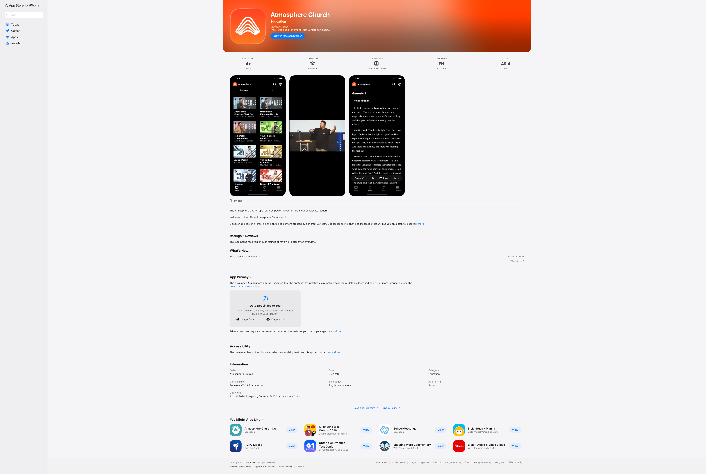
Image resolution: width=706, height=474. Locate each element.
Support (300, 467)
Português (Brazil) (482, 463)
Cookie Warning (285, 467)
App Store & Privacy (264, 467)
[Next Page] (527, 438)
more (421, 223)
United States (381, 463)
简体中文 (437, 463)
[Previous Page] (226, 438)
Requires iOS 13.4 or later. (245, 385)
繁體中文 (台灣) (515, 463)
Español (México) (399, 463)
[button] (24, 24)
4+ (430, 385)
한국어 (467, 463)
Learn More (334, 331)
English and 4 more (340, 385)
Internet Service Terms (240, 467)
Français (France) (453, 463)
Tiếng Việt (499, 463)
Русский (425, 463)
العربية (414, 463)
